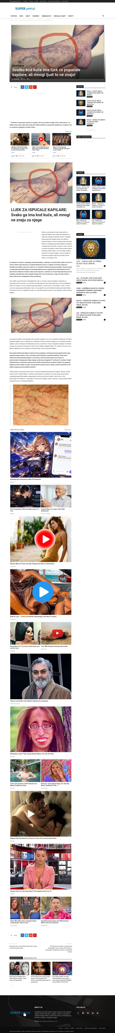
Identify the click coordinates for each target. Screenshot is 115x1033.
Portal (78, 266)
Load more (90, 130)
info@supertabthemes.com (49, 1021)
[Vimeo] (88, 1013)
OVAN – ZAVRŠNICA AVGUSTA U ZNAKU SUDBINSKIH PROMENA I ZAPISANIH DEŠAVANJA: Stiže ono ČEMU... (90, 290)
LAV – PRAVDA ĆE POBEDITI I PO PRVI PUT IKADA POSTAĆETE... (98, 222)
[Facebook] (78, 1013)
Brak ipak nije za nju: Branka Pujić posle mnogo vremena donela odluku (23, 947)
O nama (31, 1)
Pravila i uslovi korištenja (54, 1)
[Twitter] (83, 1013)
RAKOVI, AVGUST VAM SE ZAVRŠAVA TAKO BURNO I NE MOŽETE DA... (95, 112)
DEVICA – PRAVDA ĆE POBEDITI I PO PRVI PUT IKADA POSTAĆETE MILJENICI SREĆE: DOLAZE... (90, 303)
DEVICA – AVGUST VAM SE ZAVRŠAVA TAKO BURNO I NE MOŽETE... (95, 92)
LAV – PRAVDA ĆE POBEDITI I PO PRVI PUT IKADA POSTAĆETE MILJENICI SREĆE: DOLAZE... (89, 315)
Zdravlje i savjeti (60, 16)
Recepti (70, 16)
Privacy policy (65, 1)
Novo (21, 16)
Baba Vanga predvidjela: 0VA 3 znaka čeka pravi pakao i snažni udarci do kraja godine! (18, 978)
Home (11, 20)
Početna (25, 1)
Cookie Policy (43, 1)
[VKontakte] (93, 1013)
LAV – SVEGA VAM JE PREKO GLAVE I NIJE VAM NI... (88, 262)
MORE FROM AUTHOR (30, 958)
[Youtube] (97, 1013)
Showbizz (36, 16)
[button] (103, 16)
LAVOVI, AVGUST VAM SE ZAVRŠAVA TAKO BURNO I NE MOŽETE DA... (95, 102)
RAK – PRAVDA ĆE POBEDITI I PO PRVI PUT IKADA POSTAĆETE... (83, 222)
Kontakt (36, 1)
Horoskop (34, 974)
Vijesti (28, 16)
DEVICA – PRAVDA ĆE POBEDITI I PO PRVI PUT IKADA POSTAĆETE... (96, 121)
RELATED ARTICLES (16, 958)
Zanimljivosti (46, 16)
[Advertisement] (41, 107)
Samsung (16, 79)
